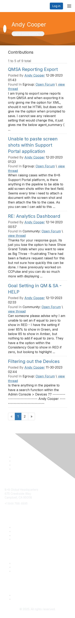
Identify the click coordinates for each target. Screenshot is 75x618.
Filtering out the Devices (34, 361)
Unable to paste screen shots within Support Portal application (33, 145)
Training (18, 531)
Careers (18, 539)
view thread (17, 236)
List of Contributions (26, 33)
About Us (19, 595)
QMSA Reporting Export (33, 69)
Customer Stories (24, 567)
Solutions (19, 527)
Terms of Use (21, 599)
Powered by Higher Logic (37, 613)
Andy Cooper (34, 75)
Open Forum (45, 84)
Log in (56, 6)
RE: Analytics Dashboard (34, 216)
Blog (16, 535)
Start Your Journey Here (29, 563)
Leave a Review (23, 571)
